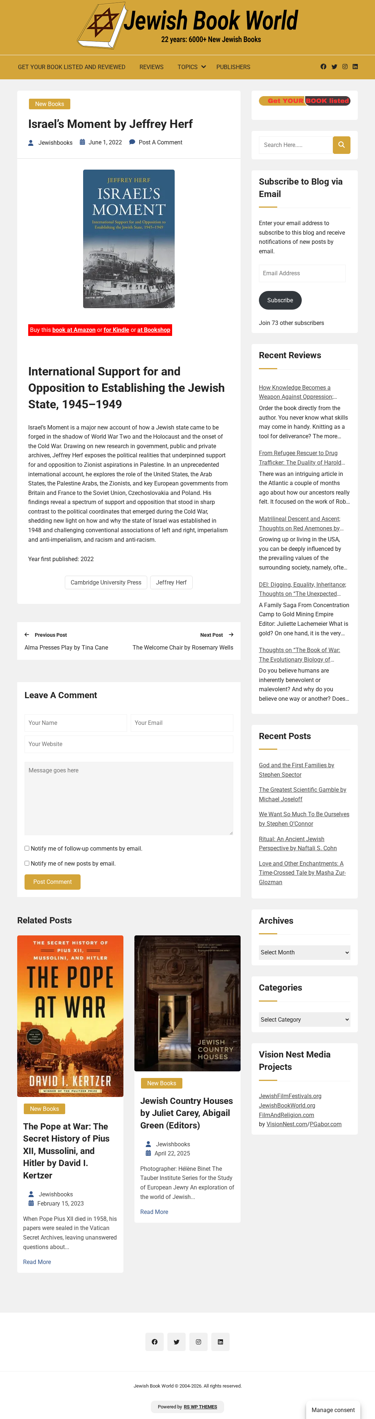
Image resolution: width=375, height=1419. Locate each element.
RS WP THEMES (200, 1406)
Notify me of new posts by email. (73, 863)
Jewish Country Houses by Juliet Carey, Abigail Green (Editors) (186, 1113)
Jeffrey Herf (171, 582)
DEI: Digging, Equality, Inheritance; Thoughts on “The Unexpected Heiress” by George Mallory (302, 590)
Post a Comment (160, 142)
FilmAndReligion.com (286, 1115)
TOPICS (188, 67)
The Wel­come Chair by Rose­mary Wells (183, 647)
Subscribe (280, 300)
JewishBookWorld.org (287, 1105)
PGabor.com (326, 1124)
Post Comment (52, 881)
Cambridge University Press (106, 582)
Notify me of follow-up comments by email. (86, 848)
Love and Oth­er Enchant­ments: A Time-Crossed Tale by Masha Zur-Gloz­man (302, 873)
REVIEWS (152, 67)
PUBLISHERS (233, 67)
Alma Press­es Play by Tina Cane (66, 647)
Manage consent (333, 1410)
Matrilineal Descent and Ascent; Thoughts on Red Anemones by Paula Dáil (299, 524)
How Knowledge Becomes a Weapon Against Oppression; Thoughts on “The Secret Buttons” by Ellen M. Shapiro (303, 393)
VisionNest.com (287, 1124)
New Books (49, 104)
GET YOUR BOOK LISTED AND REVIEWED (72, 67)
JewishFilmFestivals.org (290, 1096)
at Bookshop (153, 329)
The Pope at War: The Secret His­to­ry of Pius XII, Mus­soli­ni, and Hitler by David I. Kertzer (66, 1151)
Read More (37, 1262)
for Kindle (116, 329)
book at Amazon (74, 329)
